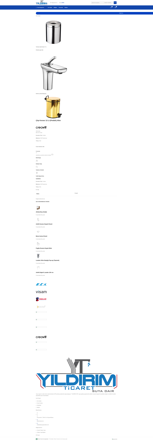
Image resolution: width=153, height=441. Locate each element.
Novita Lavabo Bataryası (41, 93)
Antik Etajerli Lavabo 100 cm (44, 272)
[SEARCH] (115, 2)
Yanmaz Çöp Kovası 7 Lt (41, 46)
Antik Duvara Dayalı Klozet (44, 224)
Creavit (76, 193)
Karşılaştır (38, 151)
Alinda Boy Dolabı (41, 212)
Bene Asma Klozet (41, 236)
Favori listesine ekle (40, 146)
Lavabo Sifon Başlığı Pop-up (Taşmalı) (47, 260)
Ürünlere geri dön (39, 50)
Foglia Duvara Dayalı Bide (44, 248)
